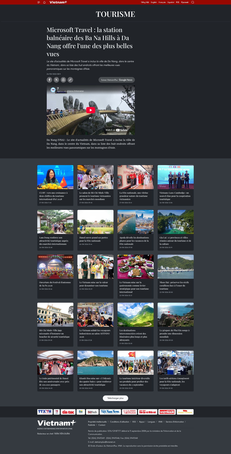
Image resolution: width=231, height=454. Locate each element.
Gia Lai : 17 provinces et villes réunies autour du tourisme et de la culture (175, 240)
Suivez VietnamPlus (109, 79)
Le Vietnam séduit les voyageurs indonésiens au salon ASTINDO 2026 (94, 333)
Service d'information (175, 421)
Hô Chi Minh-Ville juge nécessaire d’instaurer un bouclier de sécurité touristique (54, 333)
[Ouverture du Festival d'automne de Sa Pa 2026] (55, 267)
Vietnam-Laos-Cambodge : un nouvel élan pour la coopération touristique (175, 196)
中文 (177, 2)
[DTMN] (147, 412)
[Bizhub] (92, 412)
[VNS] (110, 412)
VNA (160, 421)
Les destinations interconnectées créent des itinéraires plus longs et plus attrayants (133, 335)
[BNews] (80, 412)
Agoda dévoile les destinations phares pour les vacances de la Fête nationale (134, 240)
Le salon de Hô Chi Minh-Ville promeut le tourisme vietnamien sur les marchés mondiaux (95, 196)
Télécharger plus (115, 398)
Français (162, 2)
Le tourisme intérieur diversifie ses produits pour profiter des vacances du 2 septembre (135, 381)
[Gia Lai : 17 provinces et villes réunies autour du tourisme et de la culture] (176, 222)
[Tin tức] (68, 412)
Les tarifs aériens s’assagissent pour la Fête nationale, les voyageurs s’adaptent (174, 381)
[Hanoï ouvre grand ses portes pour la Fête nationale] (95, 222)
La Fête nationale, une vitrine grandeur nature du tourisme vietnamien (134, 196)
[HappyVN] (185, 412)
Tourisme (115, 14)
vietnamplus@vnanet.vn (105, 441)
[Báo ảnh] (167, 412)
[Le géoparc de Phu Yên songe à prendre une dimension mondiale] (176, 315)
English (154, 2)
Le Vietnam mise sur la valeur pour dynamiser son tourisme (93, 284)
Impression (63, 80)
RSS (134, 421)
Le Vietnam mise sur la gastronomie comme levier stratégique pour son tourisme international (134, 287)
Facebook (49, 80)
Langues (151, 421)
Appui (141, 421)
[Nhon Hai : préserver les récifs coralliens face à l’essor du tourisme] (176, 267)
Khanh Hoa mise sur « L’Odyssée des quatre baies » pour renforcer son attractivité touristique (95, 381)
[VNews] (57, 412)
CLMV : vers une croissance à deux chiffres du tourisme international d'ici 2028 (53, 196)
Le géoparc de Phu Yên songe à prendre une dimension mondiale (174, 333)
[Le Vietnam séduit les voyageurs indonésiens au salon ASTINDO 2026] (95, 315)
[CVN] (129, 412)
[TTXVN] (45, 412)
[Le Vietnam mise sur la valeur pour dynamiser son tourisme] (95, 267)
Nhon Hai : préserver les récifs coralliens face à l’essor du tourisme (174, 285)
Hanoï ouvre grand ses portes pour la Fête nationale (93, 239)
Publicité (91, 425)
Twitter (56, 80)
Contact (101, 425)
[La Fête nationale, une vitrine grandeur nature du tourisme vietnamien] (136, 177)
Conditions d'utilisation (119, 421)
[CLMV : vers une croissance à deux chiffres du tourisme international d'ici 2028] (55, 177)
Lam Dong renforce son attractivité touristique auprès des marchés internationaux (53, 240)
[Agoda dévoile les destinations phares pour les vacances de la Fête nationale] (136, 222)
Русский (184, 2)
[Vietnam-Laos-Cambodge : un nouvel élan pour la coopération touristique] (176, 177)
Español (171, 2)
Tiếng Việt (145, 2)
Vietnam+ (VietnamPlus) (59, 2)
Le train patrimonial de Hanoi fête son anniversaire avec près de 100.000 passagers (54, 381)
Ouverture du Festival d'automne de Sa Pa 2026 (55, 284)
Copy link (70, 80)
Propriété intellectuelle (97, 421)
